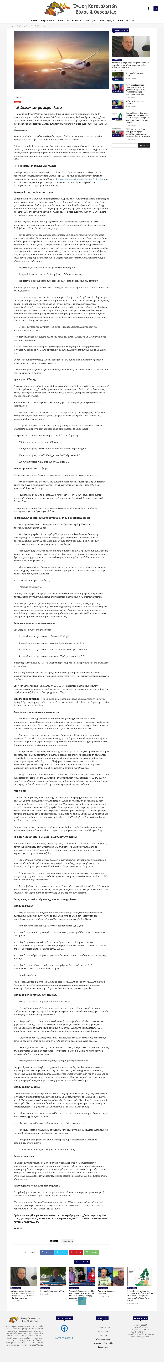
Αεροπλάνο (68, 1241)
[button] (155, 8)
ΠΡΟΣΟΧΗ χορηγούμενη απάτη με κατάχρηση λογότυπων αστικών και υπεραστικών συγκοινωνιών (138, 132)
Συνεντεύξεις (117, 60)
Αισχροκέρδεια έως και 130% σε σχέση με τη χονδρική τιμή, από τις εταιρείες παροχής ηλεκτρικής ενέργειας (136, 89)
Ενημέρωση (21, 26)
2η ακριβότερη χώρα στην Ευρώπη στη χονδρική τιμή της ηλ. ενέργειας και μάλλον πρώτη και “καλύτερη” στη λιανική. (138, 117)
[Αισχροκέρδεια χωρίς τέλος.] (118, 76)
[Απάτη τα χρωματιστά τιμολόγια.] (118, 104)
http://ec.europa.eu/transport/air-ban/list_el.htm (79, 178)
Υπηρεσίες (29, 26)
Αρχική (13, 26)
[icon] (64, 1331)
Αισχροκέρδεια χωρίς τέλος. (52, 1291)
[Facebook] (148, 8)
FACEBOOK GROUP (64, 1338)
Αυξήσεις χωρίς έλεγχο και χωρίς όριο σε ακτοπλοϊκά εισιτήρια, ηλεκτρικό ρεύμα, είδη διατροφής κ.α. (130, 65)
